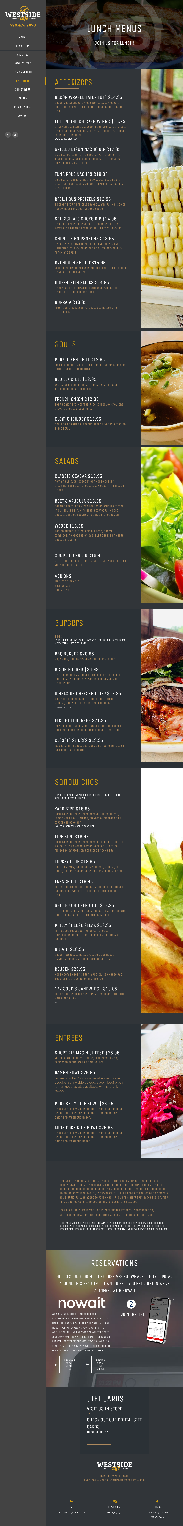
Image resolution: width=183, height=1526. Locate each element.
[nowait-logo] (82, 1297)
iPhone (102, 1336)
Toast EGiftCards (98, 1432)
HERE (100, 1350)
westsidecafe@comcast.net (71, 1512)
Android (57, 1341)
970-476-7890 (114, 1512)
